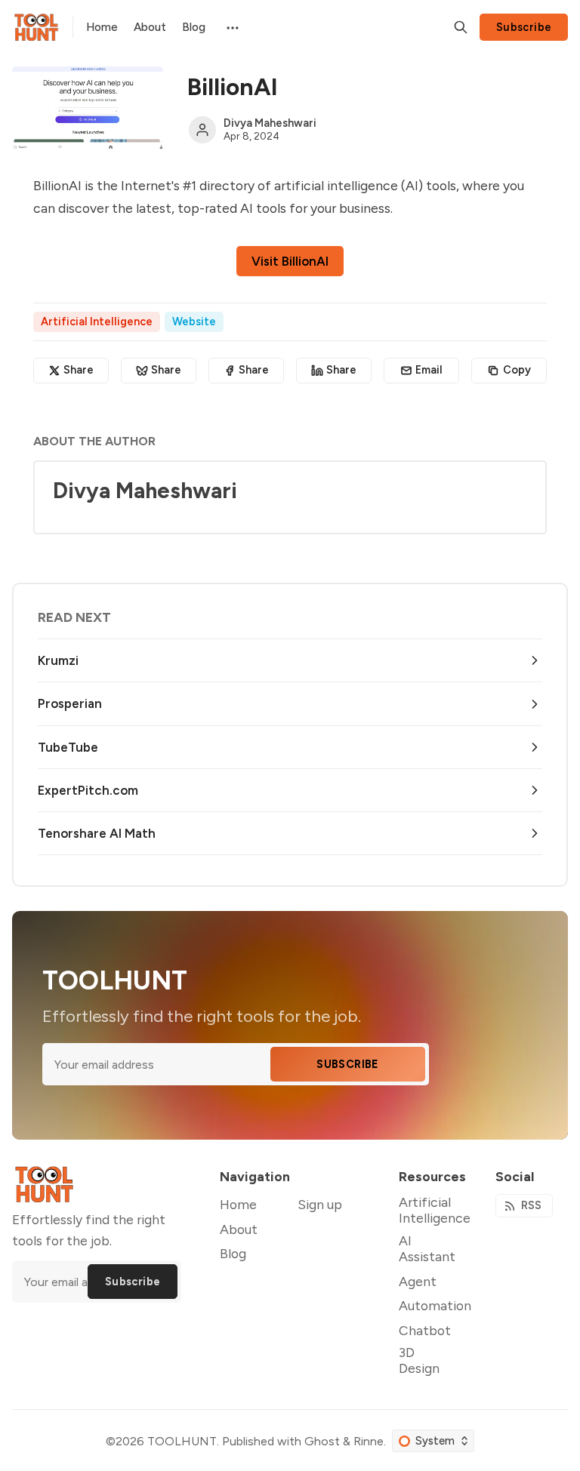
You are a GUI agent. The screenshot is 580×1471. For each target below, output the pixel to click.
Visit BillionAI (290, 261)
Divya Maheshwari (270, 123)
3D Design (419, 1360)
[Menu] (231, 27)
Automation (435, 1305)
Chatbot (425, 1330)
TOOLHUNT (182, 1441)
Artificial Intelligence (97, 321)
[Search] (460, 27)
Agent (418, 1281)
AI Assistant (427, 1248)
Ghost (322, 1441)
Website (194, 321)
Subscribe (524, 27)
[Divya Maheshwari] (202, 130)
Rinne (368, 1441)
